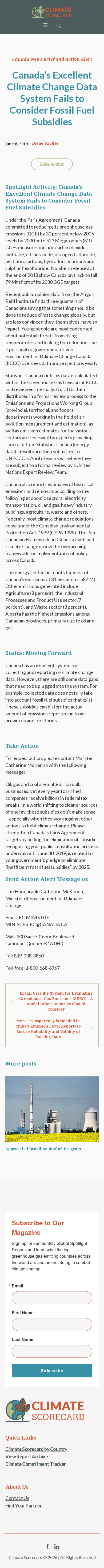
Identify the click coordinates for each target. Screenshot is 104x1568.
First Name (23, 1313)
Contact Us (17, 1498)
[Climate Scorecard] (52, 12)
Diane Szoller (45, 143)
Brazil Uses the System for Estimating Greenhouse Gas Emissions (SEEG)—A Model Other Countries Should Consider (56, 1001)
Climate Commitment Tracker (35, 1464)
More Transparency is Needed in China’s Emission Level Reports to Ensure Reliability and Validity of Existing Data (48, 1029)
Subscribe (52, 1370)
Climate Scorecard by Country (36, 1449)
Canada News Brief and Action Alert (52, 59)
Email (17, 1286)
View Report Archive (26, 1456)
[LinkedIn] (57, 1546)
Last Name (22, 1339)
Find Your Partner (23, 1506)
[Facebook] (47, 1546)
